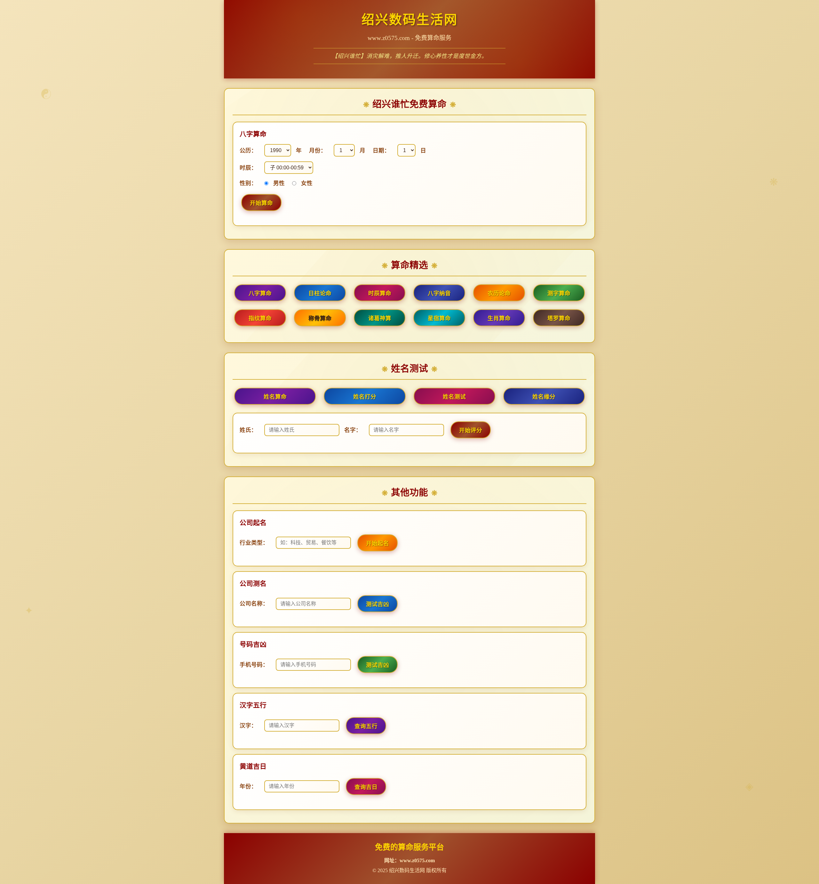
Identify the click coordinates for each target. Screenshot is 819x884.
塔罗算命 (558, 318)
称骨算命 (319, 318)
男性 (279, 183)
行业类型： (254, 542)
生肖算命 (499, 318)
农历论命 (499, 293)
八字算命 (260, 293)
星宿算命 (439, 318)
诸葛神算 (379, 318)
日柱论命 (319, 293)
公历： (248, 150)
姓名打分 (364, 396)
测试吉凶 (377, 604)
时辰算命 (379, 293)
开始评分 (470, 430)
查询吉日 (366, 787)
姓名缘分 (543, 396)
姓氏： (248, 430)
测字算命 (558, 293)
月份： (317, 150)
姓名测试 (454, 396)
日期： (381, 150)
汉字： (248, 725)
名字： (353, 430)
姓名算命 (275, 396)
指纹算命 (260, 318)
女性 (307, 183)
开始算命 (261, 203)
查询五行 (366, 726)
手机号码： (254, 664)
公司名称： (254, 603)
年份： (248, 786)
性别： (248, 183)
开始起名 (377, 543)
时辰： (248, 168)
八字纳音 (439, 293)
